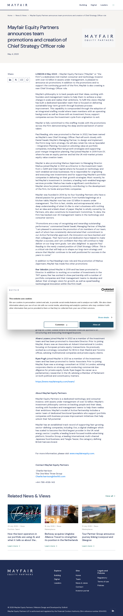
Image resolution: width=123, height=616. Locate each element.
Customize (59, 325)
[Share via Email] (21, 79)
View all (109, 496)
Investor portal (82, 590)
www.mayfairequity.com (82, 453)
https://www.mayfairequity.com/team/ (55, 381)
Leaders (104, 5)
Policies (101, 585)
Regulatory (102, 577)
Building (83, 5)
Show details (103, 317)
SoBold (64, 607)
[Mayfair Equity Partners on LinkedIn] (113, 610)
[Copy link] (27, 79)
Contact (79, 587)
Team (78, 579)
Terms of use (103, 581)
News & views (82, 583)
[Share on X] (15, 79)
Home (10, 15)
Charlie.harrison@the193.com (50, 476)
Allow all (96, 325)
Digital (94, 5)
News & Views (21, 15)
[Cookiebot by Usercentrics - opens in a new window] (103, 290)
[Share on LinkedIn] (10, 79)
